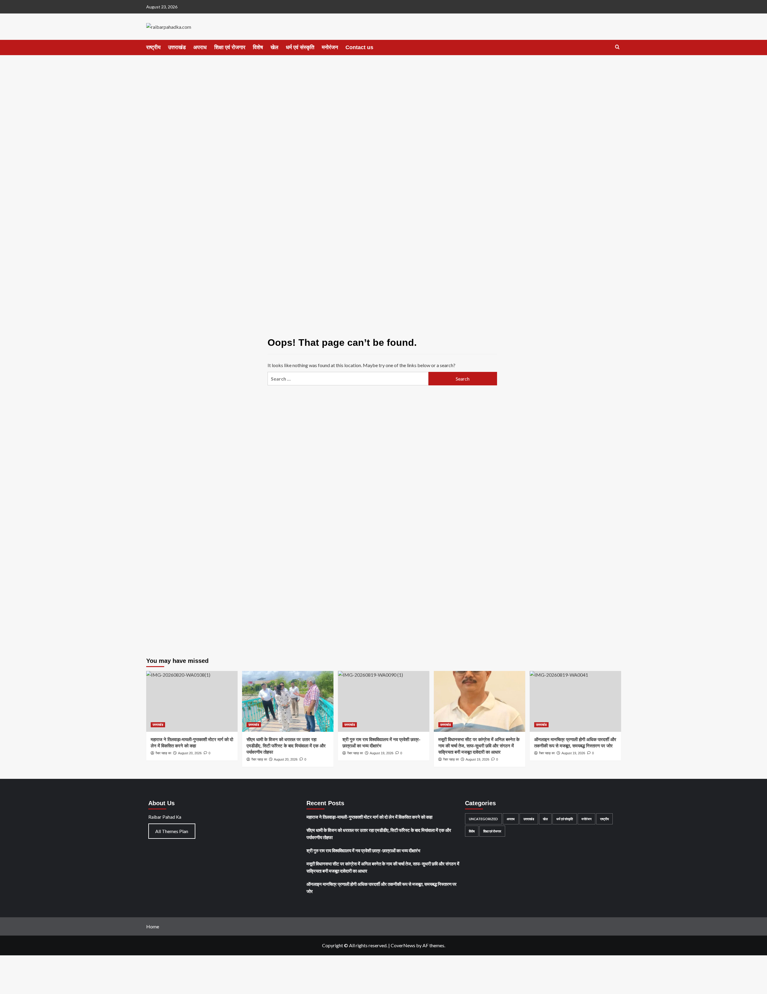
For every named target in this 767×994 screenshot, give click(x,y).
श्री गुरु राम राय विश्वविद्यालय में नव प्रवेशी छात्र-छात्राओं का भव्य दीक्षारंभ (363, 850)
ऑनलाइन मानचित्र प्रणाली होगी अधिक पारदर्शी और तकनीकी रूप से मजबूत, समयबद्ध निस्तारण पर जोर (382, 887)
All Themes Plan (171, 831)
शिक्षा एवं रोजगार (229, 47)
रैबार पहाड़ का (259, 759)
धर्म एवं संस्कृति (300, 47)
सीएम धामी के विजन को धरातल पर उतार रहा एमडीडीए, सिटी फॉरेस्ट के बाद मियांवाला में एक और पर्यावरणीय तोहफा (286, 746)
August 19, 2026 (477, 759)
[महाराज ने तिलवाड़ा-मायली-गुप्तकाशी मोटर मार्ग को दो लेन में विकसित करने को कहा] (192, 701)
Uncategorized (483, 819)
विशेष (258, 47)
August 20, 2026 (286, 759)
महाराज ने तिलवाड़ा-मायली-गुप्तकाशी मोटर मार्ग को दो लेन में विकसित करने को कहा (369, 817)
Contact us (359, 47)
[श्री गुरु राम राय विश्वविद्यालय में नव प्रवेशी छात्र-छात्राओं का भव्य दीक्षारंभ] (383, 701)
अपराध (200, 47)
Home (152, 926)
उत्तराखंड (177, 47)
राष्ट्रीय (153, 47)
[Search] (617, 47)
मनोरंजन (330, 47)
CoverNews (403, 945)
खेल (274, 47)
